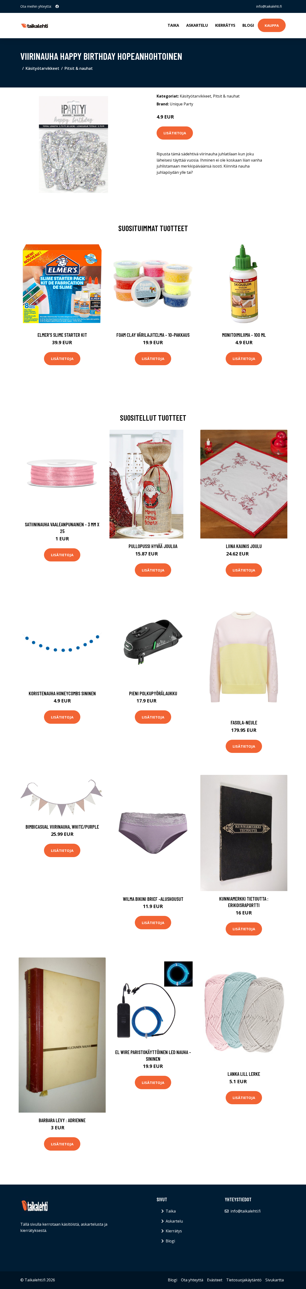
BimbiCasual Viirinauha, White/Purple (62, 827)
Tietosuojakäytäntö (244, 1280)
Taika (173, 25)
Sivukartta (274, 1280)
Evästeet (214, 1280)
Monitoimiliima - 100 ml (244, 335)
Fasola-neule (244, 722)
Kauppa (272, 25)
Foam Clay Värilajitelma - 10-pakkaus (153, 335)
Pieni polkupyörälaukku (153, 693)
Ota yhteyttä (192, 1280)
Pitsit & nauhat (79, 68)
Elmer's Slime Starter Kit (62, 335)
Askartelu (197, 25)
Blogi (248, 25)
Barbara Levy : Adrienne (62, 1120)
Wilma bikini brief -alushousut (153, 899)
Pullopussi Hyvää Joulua (153, 546)
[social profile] (57, 6)
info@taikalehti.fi (269, 6)
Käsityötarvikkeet (42, 68)
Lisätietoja (175, 133)
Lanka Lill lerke (244, 1074)
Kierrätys (225, 25)
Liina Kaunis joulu (244, 546)
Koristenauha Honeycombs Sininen (62, 693)
